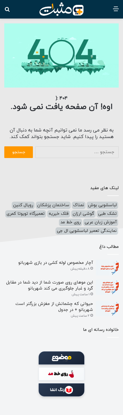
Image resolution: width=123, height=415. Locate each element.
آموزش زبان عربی (101, 222)
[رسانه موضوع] (61, 358)
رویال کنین (23, 205)
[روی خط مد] (61, 373)
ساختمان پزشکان (53, 205)
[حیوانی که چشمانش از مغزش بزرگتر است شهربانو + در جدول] (107, 309)
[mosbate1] (61, 9)
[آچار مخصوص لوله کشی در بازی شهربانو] (107, 268)
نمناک (78, 205)
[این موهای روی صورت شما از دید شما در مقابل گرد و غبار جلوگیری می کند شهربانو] (107, 287)
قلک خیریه (59, 214)
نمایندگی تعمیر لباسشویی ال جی (87, 231)
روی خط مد (70, 222)
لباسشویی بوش (102, 205)
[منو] (116, 11)
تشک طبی (107, 214)
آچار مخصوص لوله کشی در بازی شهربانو (55, 263)
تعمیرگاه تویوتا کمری (26, 214)
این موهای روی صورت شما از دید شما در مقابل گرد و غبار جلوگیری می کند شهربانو (49, 285)
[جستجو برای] (7, 11)
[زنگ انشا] (61, 389)
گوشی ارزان (83, 214)
